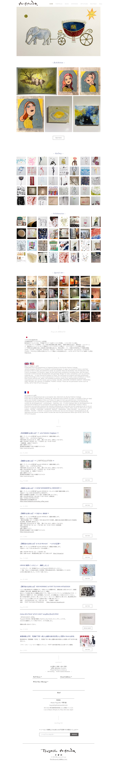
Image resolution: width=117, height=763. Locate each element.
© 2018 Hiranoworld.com (58, 757)
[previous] (19, 182)
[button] (21, 161)
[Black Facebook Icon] (56, 755)
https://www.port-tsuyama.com (55, 602)
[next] (97, 182)
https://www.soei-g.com (27, 448)
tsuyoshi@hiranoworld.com (58, 705)
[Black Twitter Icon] (58, 755)
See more (58, 138)
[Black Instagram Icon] (61, 755)
